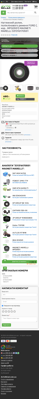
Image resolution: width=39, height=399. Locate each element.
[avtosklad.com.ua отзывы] (8, 347)
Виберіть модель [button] (9, 55)
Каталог (3, 393)
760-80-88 (17, 7)
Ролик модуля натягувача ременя (23, 242)
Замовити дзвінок (6, 360)
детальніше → (9, 129)
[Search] (35, 13)
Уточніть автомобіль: (5, 40)
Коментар (6, 315)
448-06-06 (18, 5)
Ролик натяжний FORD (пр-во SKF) (23, 175)
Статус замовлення (7, 379)
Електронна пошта (8, 298)
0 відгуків (14, 35)
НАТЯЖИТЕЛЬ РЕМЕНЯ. (19, 183)
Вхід (35, 1)
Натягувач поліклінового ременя (22, 197)
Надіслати (6, 325)
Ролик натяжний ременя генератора (23, 205)
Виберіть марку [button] (8, 51)
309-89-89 (17, 9)
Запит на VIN (5, 363)
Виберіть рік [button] (7, 46)
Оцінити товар (7, 308)
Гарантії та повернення (8, 386)
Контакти (28, 1)
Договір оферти (6, 389)
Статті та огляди (6, 391)
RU (7, 1)
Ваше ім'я (5, 291)
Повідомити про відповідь (12, 306)
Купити (21, 96)
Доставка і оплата (17, 1)
